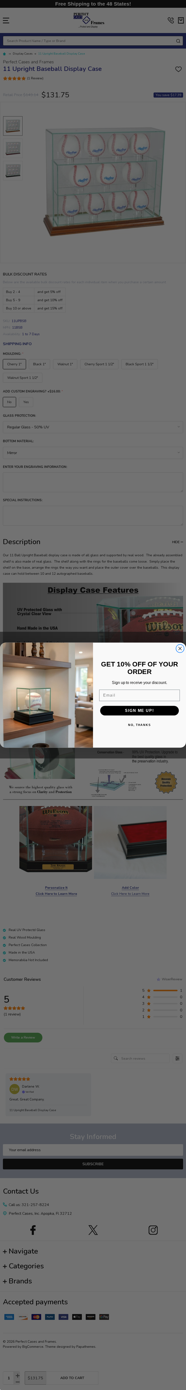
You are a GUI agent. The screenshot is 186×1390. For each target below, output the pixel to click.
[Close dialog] (180, 648)
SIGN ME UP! (139, 710)
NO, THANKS (139, 725)
